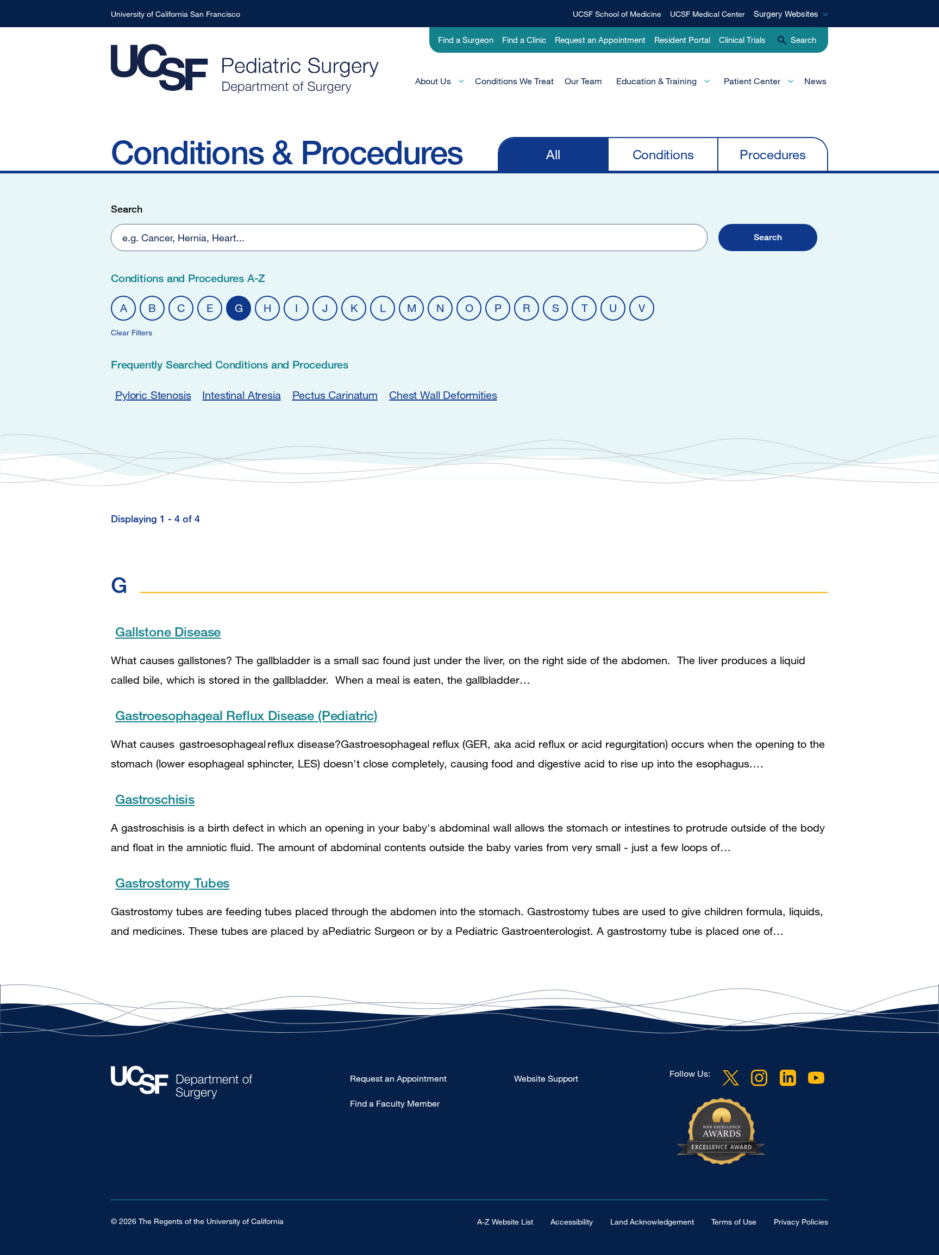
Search (126, 209)
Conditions (663, 154)
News (815, 81)
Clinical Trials (742, 40)
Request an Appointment (600, 40)
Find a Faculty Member (395, 1103)
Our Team (583, 81)
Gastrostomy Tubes (172, 882)
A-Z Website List (505, 1221)
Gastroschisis (155, 799)
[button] (767, 237)
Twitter (731, 1078)
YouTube (816, 1078)
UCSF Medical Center (707, 13)
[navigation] (663, 154)
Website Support (546, 1078)
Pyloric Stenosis (153, 395)
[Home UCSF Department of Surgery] (230, 1085)
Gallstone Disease (168, 631)
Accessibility (571, 1221)
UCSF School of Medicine (617, 13)
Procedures (773, 154)
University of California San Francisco (175, 13)
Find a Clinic (524, 40)
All (553, 154)
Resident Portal (682, 40)
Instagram (759, 1078)
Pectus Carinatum (335, 395)
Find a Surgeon (465, 40)
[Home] (257, 68)
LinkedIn (788, 1078)
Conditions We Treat (514, 81)
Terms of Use (733, 1221)
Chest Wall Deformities (443, 395)
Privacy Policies (801, 1221)
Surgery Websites (786, 13)
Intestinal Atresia (241, 395)
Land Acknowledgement (652, 1221)
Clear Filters (131, 332)
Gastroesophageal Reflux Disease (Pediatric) (246, 715)
